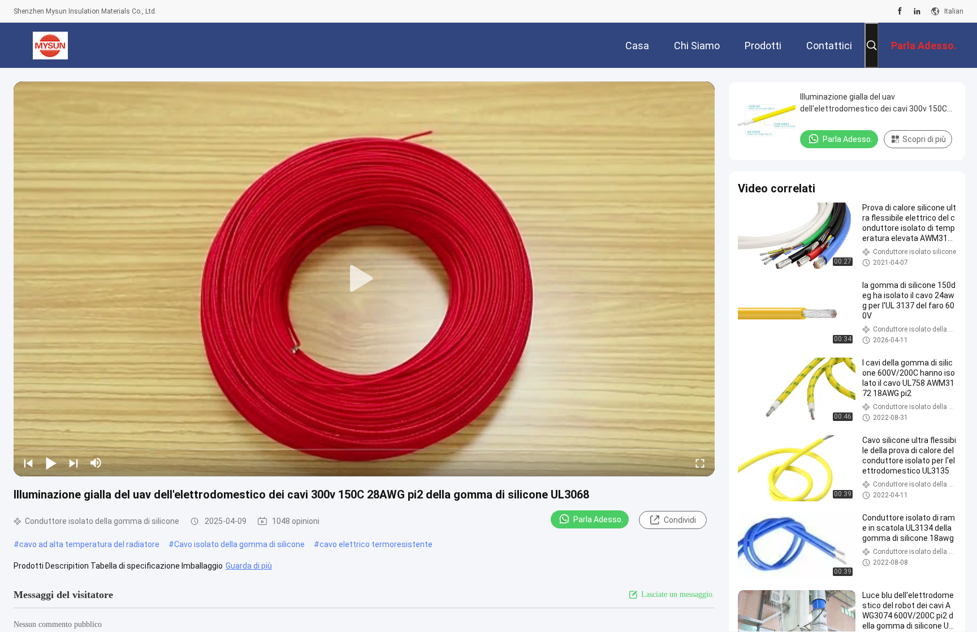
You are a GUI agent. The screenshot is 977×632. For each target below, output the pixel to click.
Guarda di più (249, 565)
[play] (364, 279)
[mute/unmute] (96, 462)
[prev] (28, 462)
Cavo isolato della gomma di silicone (239, 544)
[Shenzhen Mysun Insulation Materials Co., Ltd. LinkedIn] (917, 11)
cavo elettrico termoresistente (376, 544)
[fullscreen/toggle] (700, 462)
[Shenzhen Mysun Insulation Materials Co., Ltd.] (50, 45)
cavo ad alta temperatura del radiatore (89, 544)
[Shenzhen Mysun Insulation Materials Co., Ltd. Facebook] (899, 11)
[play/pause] (51, 462)
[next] (73, 462)
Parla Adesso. (598, 519)
